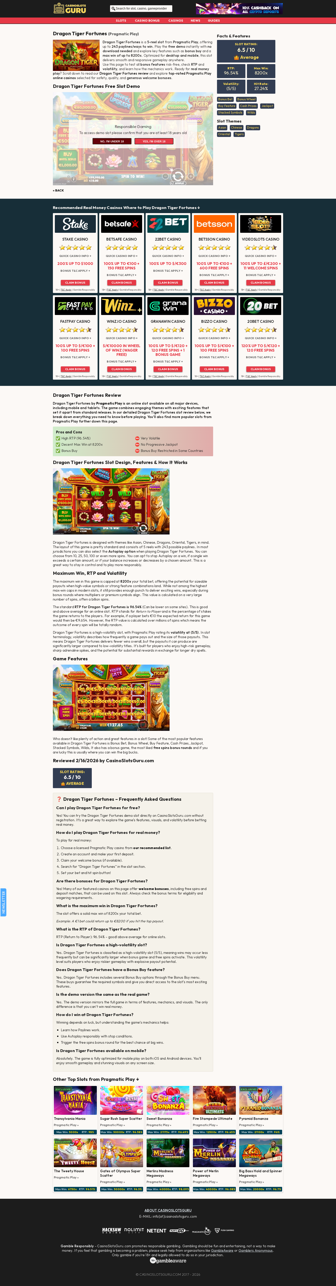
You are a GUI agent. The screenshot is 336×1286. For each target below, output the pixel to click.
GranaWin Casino (168, 321)
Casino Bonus (147, 20)
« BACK (58, 190)
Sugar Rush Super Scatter (121, 1118)
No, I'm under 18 (112, 141)
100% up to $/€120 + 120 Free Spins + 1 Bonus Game (168, 350)
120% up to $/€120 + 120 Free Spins (261, 348)
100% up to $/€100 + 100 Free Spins (75, 348)
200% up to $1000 (75, 263)
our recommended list (152, 848)
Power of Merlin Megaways (206, 1173)
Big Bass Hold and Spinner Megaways (260, 1173)
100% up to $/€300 (167, 263)
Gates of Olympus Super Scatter (120, 1173)
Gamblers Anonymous (256, 1250)
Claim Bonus (75, 282)
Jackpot (267, 106)
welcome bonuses (154, 888)
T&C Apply (66, 289)
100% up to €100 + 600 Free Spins (214, 265)
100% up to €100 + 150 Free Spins (121, 265)
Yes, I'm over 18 (154, 141)
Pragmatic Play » (66, 1125)
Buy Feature (226, 106)
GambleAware (222, 1250)
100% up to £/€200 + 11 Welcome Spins (261, 265)
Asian (222, 127)
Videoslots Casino (260, 239)
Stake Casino (75, 239)
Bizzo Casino (214, 321)
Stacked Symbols (230, 112)
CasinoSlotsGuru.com (160, 1274)
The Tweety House (69, 1171)
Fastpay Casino (75, 321)
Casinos (175, 20)
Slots (121, 20)
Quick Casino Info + (75, 256)
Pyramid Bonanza (253, 1118)
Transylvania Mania (70, 1118)
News (195, 20)
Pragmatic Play (123, 34)
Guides (214, 20)
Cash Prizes (248, 106)
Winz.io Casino (121, 321)
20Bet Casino (260, 321)
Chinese (236, 127)
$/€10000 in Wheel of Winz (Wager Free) (121, 350)
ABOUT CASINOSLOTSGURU (168, 1210)
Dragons (253, 127)
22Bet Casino (168, 239)
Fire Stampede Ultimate (212, 1118)
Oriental (224, 134)
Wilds (251, 112)
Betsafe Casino (121, 239)
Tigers (239, 134)
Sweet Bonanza (159, 1118)
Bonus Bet (225, 99)
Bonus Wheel (246, 99)
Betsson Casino (214, 239)
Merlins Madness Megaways (160, 1173)
